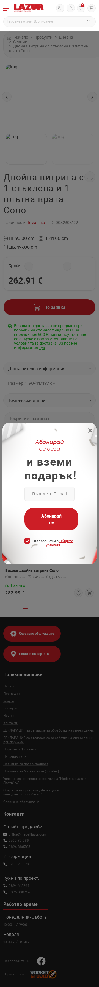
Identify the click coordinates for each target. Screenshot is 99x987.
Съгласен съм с (52, 543)
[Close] (90, 431)
